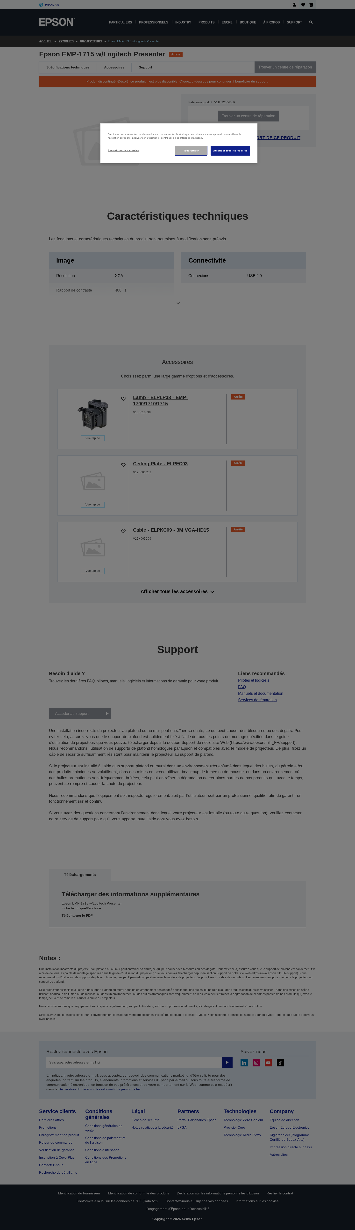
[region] (178, 143)
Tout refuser (191, 150)
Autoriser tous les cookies (230, 150)
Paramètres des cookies (123, 150)
